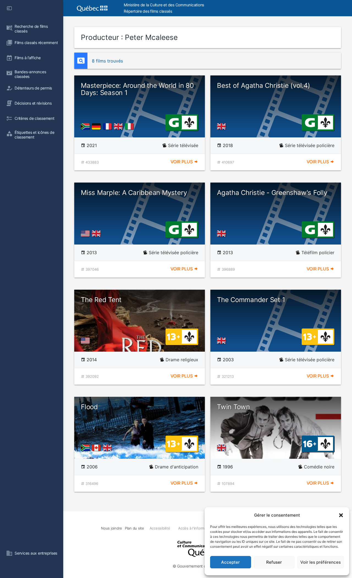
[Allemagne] (97, 126)
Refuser (274, 562)
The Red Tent (101, 300)
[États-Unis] (86, 233)
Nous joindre (111, 528)
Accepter (230, 562)
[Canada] (97, 447)
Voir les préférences (320, 562)
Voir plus (182, 161)
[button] (341, 515)
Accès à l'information (195, 528)
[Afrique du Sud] (86, 126)
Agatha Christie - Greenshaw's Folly (272, 193)
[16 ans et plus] (309, 443)
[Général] (174, 122)
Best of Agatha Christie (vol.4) (263, 85)
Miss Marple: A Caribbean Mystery (134, 193)
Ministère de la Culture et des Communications (164, 4)
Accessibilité (160, 528)
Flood (89, 407)
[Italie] (130, 126)
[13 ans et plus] (173, 336)
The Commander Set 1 (251, 300)
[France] (108, 126)
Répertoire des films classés (148, 11)
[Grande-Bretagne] (119, 126)
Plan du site (134, 528)
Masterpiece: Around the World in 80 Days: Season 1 (137, 89)
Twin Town (233, 407)
